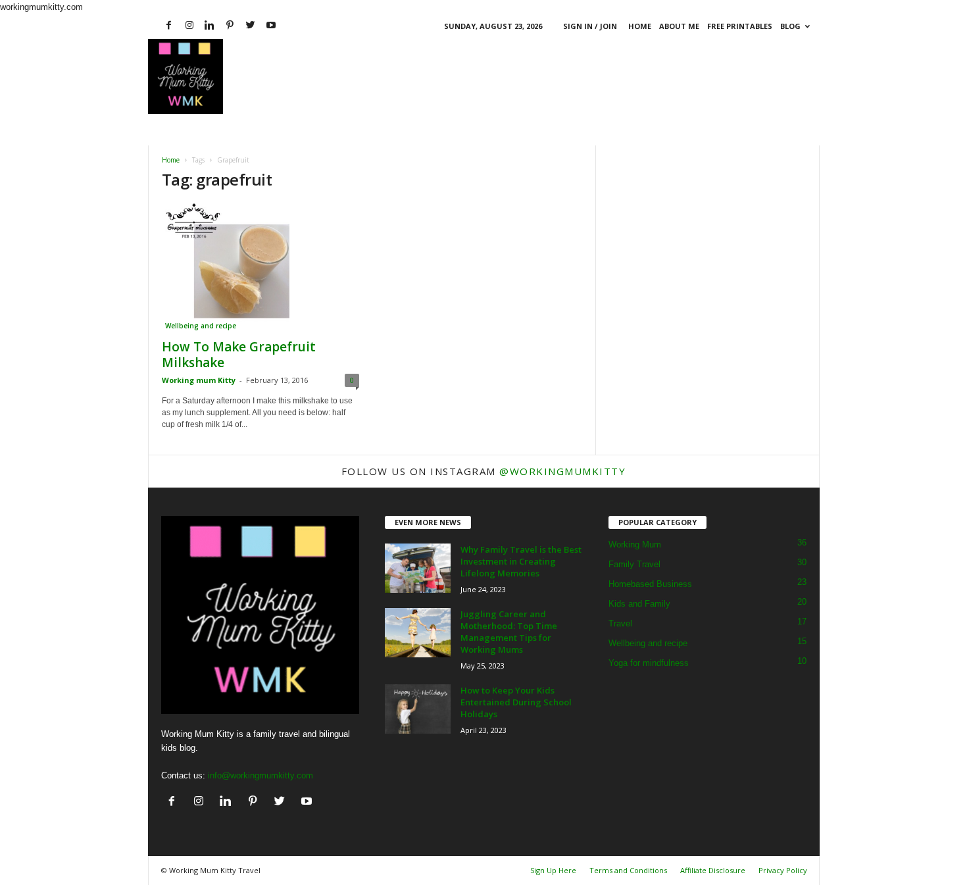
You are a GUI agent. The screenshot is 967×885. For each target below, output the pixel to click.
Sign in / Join (590, 26)
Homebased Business (650, 584)
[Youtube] (271, 26)
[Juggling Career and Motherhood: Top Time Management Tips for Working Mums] (418, 632)
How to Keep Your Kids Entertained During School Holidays (516, 702)
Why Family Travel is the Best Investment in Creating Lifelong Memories (521, 561)
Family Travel (634, 564)
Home (639, 26)
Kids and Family (639, 604)
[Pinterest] (230, 26)
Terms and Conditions (628, 870)
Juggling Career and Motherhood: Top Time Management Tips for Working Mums (508, 631)
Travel (620, 623)
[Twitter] (251, 26)
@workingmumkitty (562, 471)
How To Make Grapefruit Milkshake (239, 354)
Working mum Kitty (199, 380)
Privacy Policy (782, 870)
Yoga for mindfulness (648, 663)
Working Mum (634, 544)
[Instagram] (189, 26)
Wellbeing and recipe (200, 325)
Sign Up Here (553, 870)
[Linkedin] (210, 26)
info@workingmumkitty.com (260, 775)
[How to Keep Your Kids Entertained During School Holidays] (418, 709)
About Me (679, 26)
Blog (790, 26)
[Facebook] (169, 26)
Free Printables (739, 26)
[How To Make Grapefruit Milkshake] (260, 267)
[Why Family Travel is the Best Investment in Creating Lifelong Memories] (418, 568)
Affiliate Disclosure (712, 870)
